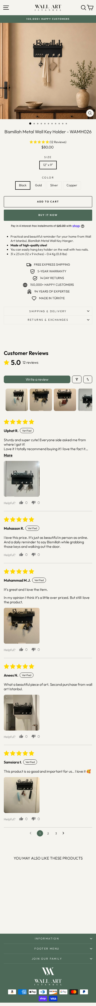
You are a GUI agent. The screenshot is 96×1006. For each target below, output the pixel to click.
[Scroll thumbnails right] (86, 399)
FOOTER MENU (46, 948)
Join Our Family (47, 958)
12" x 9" (48, 165)
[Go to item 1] (17, 400)
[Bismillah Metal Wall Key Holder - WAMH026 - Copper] (28, 918)
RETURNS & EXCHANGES (48, 319)
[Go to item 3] (65, 400)
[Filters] (76, 379)
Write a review (37, 379)
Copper (72, 185)
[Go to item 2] (41, 400)
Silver (54, 185)
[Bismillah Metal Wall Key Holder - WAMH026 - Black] (13, 918)
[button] (40, 142)
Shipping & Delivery (48, 311)
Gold (38, 185)
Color (48, 177)
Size (48, 157)
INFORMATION (47, 938)
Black (23, 185)
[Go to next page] (64, 833)
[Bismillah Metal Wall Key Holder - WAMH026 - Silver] (23, 918)
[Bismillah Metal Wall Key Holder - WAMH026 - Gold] (18, 918)
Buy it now (48, 215)
